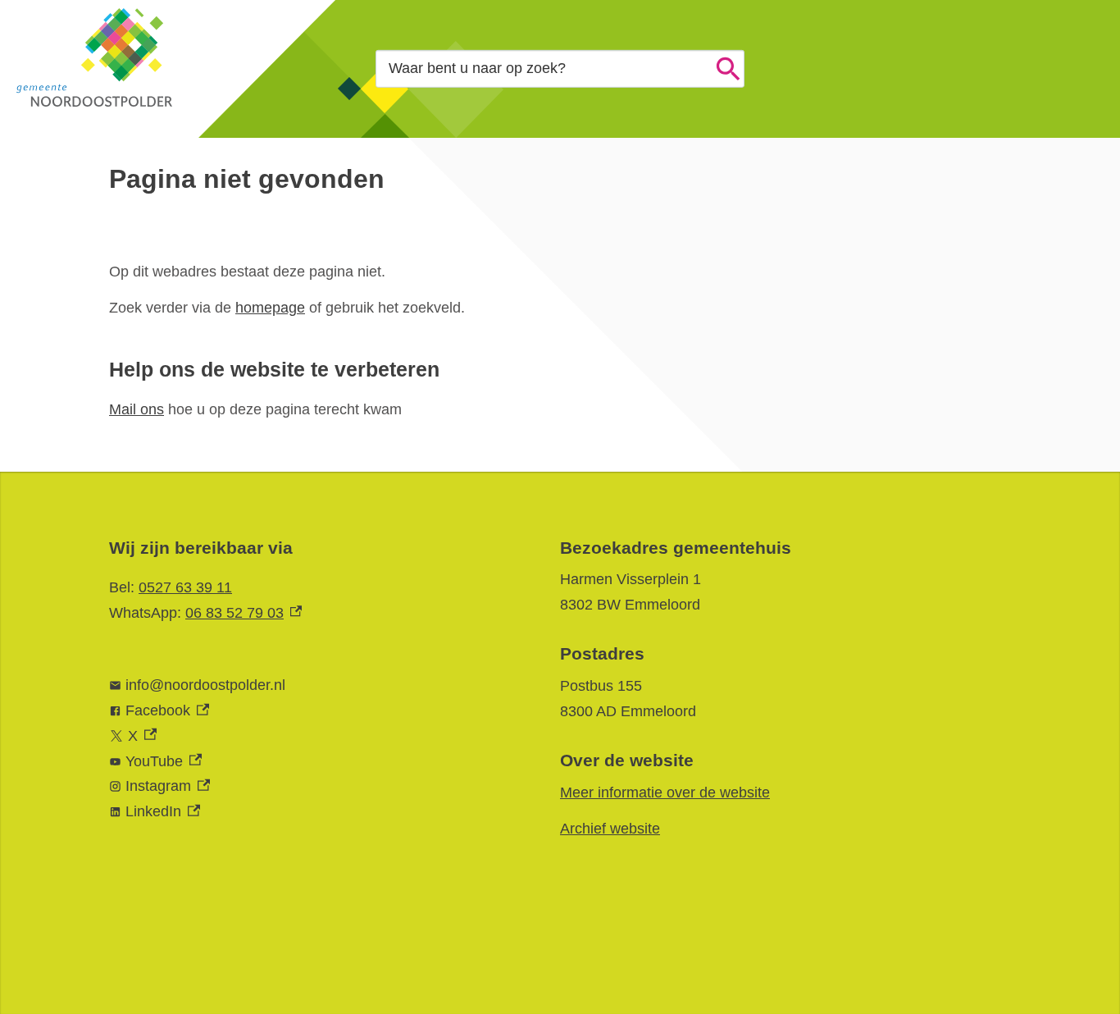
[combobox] (560, 68)
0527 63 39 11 (185, 587)
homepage (270, 307)
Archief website (610, 828)
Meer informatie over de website (665, 792)
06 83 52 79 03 (243, 613)
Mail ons (136, 409)
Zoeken (728, 69)
